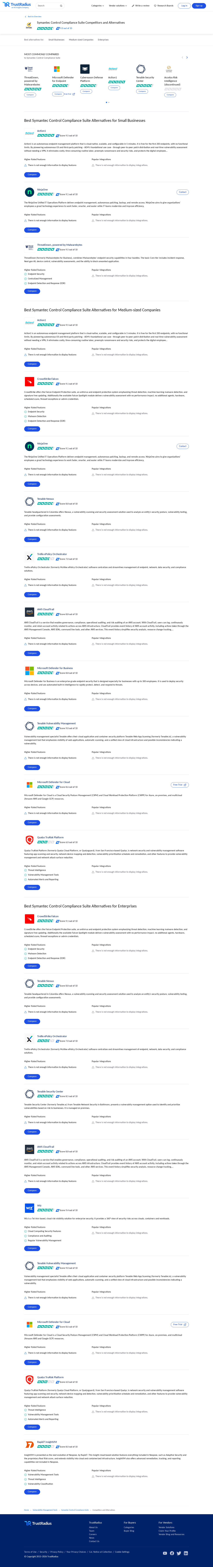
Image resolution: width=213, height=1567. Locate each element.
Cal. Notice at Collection (100, 1552)
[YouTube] (165, 1553)
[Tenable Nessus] (29, 501)
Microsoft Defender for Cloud (53, 782)
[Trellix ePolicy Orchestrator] (29, 556)
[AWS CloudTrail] (29, 612)
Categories (96, 6)
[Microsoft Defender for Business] (29, 670)
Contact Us (94, 1541)
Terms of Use (30, 1552)
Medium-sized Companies (81, 40)
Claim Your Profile (167, 1531)
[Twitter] (179, 1553)
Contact (182, 192)
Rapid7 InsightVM (47, 1442)
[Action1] (29, 133)
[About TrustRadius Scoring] (58, 135)
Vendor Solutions (166, 1527)
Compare (32, 174)
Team (91, 1531)
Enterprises (103, 40)
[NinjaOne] (29, 192)
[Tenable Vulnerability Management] (29, 726)
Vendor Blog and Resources (171, 1534)
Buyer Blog (129, 1531)
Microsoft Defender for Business (55, 668)
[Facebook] (172, 1553)
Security (43, 1552)
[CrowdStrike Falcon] (29, 381)
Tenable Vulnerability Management (56, 723)
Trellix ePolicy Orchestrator (52, 554)
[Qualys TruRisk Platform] (29, 840)
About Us (93, 1527)
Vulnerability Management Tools (45, 1510)
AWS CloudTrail (45, 609)
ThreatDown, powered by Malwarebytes (59, 245)
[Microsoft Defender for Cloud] (29, 785)
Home (26, 1510)
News (91, 1538)
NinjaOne (42, 189)
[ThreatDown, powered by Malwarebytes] (29, 247)
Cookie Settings (122, 1552)
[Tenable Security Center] (29, 1094)
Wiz (39, 1205)
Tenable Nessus (45, 499)
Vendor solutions (116, 6)
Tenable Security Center (50, 1091)
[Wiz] (29, 1208)
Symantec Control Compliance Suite (75, 1510)
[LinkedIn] (186, 1553)
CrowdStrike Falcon (48, 379)
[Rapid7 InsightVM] (29, 1444)
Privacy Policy (56, 1552)
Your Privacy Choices (76, 1552)
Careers (93, 1534)
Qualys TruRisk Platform (50, 837)
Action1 (41, 131)
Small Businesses (56, 40)
